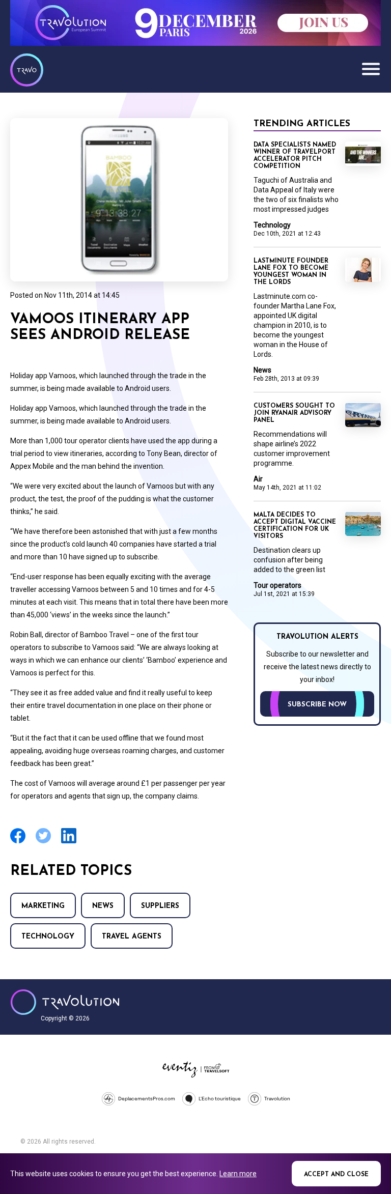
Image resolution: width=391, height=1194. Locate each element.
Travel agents (131, 937)
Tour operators (277, 585)
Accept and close (336, 1175)
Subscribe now (317, 704)
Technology (47, 937)
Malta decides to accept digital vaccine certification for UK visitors (295, 525)
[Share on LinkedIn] (68, 842)
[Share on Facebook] (17, 842)
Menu (370, 68)
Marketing (43, 906)
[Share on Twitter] (43, 842)
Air (258, 479)
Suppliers (160, 906)
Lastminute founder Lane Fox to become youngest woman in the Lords (291, 272)
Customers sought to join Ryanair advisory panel (294, 413)
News (103, 906)
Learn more (238, 1174)
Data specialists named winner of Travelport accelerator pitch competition (295, 155)
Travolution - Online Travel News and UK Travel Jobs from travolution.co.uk (65, 1002)
